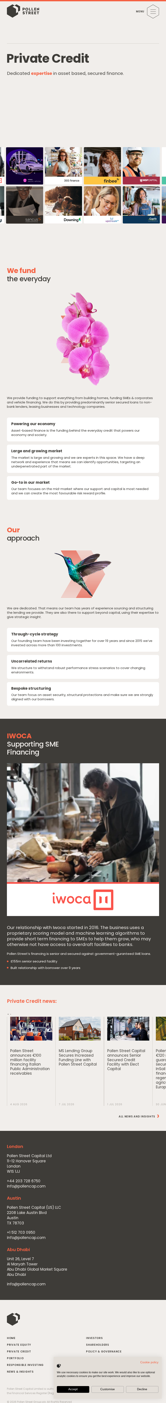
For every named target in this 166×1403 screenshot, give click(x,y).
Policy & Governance (104, 1351)
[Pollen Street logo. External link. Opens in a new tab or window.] (59, 1366)
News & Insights (20, 1371)
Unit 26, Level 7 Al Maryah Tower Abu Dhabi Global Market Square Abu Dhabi (37, 1266)
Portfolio (15, 1358)
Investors (94, 1338)
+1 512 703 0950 (21, 1232)
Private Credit (19, 1351)
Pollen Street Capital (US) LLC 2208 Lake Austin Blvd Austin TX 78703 (34, 1215)
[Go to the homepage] (23, 11)
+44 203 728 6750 (23, 1181)
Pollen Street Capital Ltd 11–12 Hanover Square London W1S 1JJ (29, 1163)
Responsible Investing (25, 1365)
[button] (10, 1014)
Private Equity (19, 1345)
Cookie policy (149, 1362)
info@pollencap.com (26, 1186)
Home (11, 1338)
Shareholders (97, 1345)
